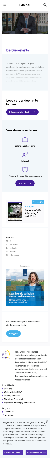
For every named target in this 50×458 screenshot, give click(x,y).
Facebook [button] (9, 412)
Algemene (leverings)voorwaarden (19, 403)
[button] (25, 183)
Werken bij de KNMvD (13, 392)
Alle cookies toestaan (36, 452)
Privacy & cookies (12, 396)
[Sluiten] (46, 421)
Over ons (8, 389)
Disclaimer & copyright (14, 399)
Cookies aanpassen (12, 452)
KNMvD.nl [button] (25, 5)
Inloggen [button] (13, 334)
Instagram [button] (9, 415)
